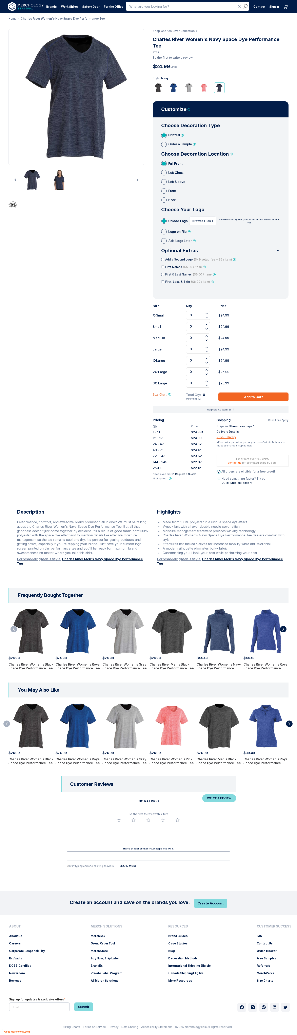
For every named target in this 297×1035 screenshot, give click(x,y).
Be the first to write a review (173, 57)
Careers (17, 943)
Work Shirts (69, 6)
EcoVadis (17, 958)
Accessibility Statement (156, 1027)
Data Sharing (129, 1027)
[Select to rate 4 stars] (163, 820)
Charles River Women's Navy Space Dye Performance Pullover (219, 668)
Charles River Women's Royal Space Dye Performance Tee (78, 666)
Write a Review (219, 798)
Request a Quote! (185, 474)
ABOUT (15, 926)
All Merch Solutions (106, 980)
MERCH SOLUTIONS (106, 926)
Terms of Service (94, 1027)
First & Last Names (188, 274)
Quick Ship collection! (236, 482)
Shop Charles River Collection (174, 31)
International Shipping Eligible (191, 965)
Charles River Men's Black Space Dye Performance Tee (172, 666)
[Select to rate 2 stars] (133, 820)
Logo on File (177, 232)
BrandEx (99, 965)
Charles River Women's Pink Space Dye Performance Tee (172, 761)
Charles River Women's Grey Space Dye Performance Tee (124, 666)
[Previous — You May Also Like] (6, 724)
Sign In (274, 6)
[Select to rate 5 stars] (178, 820)
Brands (51, 6)
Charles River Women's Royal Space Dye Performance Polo (265, 763)
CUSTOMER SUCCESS (274, 926)
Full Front (175, 163)
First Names (183, 267)
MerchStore (101, 951)
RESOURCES (178, 926)
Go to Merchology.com (17, 1031)
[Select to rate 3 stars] (148, 820)
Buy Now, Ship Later (107, 958)
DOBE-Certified (22, 965)
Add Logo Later (180, 241)
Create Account (211, 903)
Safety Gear (91, 6)
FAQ (261, 936)
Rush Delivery (226, 437)
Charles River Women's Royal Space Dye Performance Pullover (265, 668)
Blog (173, 951)
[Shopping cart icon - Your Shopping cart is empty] (286, 11)
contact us (234, 462)
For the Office (113, 6)
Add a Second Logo (198, 259)
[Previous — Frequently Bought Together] (14, 629)
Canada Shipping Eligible (187, 973)
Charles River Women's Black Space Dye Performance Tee (30, 666)
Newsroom (19, 973)
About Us (17, 936)
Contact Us (267, 943)
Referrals (265, 965)
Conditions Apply (278, 420)
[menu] (28, 955)
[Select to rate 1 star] (119, 820)
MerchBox (100, 936)
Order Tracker (269, 951)
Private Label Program (108, 973)
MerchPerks (267, 973)
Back (172, 200)
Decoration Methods (185, 958)
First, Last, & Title (187, 281)
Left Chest (175, 173)
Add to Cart (253, 397)
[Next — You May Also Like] (289, 724)
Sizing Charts (71, 1027)
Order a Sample (180, 144)
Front (172, 191)
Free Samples (268, 958)
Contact (259, 6)
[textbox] (148, 856)
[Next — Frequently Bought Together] (283, 629)
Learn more (128, 865)
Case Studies (179, 943)
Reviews (17, 980)
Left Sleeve (176, 182)
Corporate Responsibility (29, 951)
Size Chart (159, 394)
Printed (174, 135)
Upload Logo (178, 221)
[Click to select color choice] (158, 87)
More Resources (182, 980)
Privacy (114, 1027)
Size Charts (267, 980)
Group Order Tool (105, 943)
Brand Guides (179, 936)
